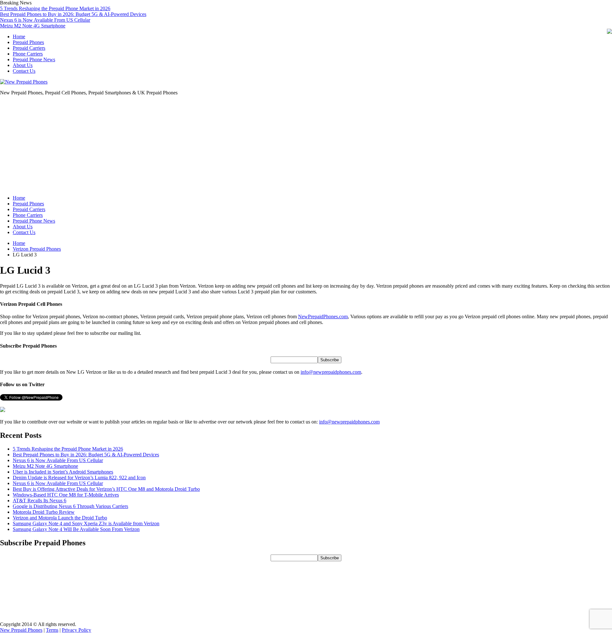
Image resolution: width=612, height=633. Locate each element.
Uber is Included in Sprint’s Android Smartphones (63, 472)
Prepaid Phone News (34, 59)
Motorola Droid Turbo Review (44, 512)
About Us (23, 65)
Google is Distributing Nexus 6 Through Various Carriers (70, 506)
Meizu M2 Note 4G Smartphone (32, 25)
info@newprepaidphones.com (331, 372)
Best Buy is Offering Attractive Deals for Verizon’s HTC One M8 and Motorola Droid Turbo (106, 489)
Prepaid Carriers (29, 48)
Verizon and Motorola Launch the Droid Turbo (60, 517)
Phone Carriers (28, 53)
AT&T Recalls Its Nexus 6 (39, 500)
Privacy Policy (76, 630)
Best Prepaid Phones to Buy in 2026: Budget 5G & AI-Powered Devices (73, 14)
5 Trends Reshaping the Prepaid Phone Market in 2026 (55, 8)
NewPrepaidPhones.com (323, 316)
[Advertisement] (306, 145)
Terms (52, 630)
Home (19, 36)
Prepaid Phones (28, 42)
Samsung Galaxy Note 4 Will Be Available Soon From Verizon (76, 529)
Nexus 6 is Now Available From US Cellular (45, 20)
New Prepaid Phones (21, 630)
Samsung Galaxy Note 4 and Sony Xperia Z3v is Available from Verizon (86, 523)
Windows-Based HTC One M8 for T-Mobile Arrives (66, 494)
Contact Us (24, 71)
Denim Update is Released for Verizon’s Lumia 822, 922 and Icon (79, 477)
